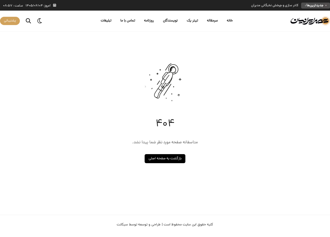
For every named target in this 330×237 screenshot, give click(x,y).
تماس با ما (127, 20)
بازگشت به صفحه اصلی (165, 158)
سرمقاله (212, 20)
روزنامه (149, 20)
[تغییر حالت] (40, 20)
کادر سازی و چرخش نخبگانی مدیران (275, 5)
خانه (230, 20)
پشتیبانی (10, 20)
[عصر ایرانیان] (310, 21)
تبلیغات (106, 20)
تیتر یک (192, 20)
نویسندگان (170, 20)
